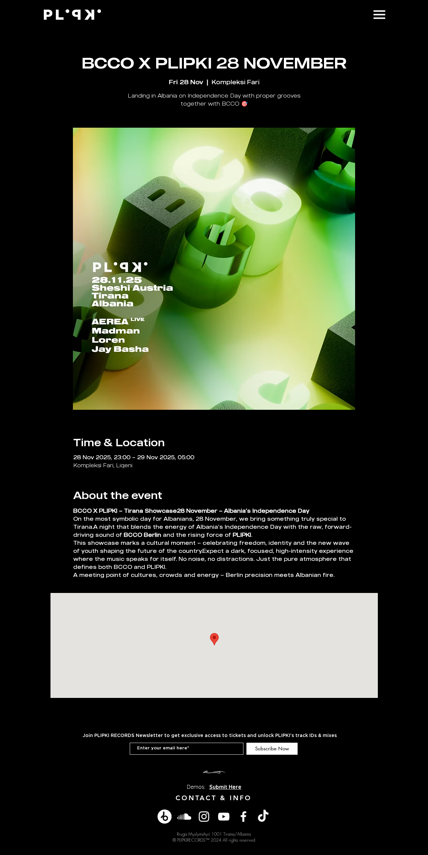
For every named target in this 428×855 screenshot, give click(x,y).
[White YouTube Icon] (224, 817)
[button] (379, 14)
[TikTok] (263, 817)
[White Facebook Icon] (243, 817)
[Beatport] (164, 817)
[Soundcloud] (184, 817)
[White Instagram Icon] (204, 817)
